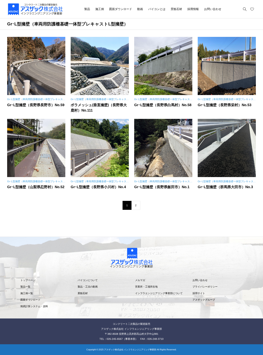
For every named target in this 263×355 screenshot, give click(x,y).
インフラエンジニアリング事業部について (159, 293)
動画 (140, 9)
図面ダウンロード (120, 9)
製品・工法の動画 (88, 286)
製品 (87, 9)
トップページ (27, 280)
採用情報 (193, 9)
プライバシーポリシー (205, 286)
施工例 (99, 9)
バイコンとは (156, 9)
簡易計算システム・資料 (34, 306)
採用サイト (199, 293)
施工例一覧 (26, 293)
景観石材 (176, 9)
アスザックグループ (204, 299)
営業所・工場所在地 (146, 286)
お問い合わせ (212, 9)
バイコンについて (88, 280)
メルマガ (140, 280)
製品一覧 (25, 286)
